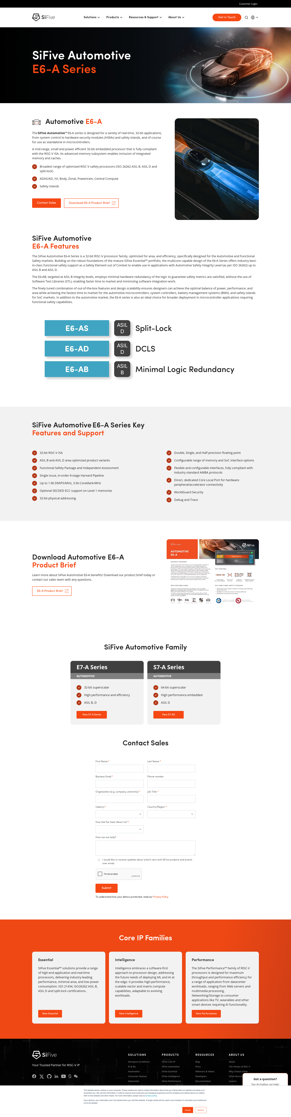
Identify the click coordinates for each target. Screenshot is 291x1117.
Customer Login (248, 3)
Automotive (134, 1071)
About (232, 1061)
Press (198, 1066)
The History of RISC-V (239, 1066)
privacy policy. (151, 1095)
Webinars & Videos (204, 1071)
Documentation (203, 1081)
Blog (197, 1061)
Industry (100, 807)
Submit (106, 888)
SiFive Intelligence (171, 1076)
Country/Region (157, 807)
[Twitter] (41, 1076)
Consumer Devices (137, 1076)
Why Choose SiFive (238, 1071)
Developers (201, 1076)
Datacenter (133, 1081)
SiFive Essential (169, 1071)
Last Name (154, 761)
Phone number (155, 777)
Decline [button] (200, 1110)
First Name (102, 761)
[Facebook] (34, 1076)
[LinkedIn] (56, 1076)
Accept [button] (188, 1110)
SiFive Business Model (240, 1076)
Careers (233, 1081)
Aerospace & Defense (139, 1061)
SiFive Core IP (168, 1061)
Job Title (152, 792)
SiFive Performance (171, 1081)
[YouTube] (63, 1076)
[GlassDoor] (70, 1076)
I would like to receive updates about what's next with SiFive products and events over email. (147, 862)
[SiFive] (43, 17)
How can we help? (105, 837)
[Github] (49, 1076)
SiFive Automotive (171, 1066)
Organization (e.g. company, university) (117, 792)
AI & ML (132, 1066)
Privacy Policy (160, 897)
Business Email (104, 777)
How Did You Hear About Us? (112, 822)
